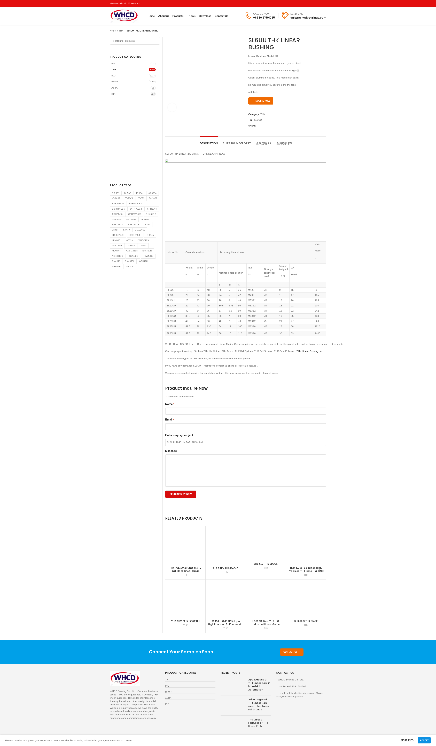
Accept (424, 740)
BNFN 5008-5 (135, 203)
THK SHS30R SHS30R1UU (185, 621)
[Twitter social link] (312, 3)
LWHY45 (131, 245)
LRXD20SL (140, 230)
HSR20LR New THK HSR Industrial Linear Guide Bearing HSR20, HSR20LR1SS (265, 624)
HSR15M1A (117, 224)
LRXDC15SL (118, 235)
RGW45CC (148, 256)
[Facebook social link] (308, 3)
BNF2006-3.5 (118, 203)
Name (169, 404)
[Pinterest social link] (324, 3)
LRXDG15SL (135, 235)
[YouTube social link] (320, 3)
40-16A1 (140, 193)
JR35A (147, 224)
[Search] (236, 15)
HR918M (145, 219)
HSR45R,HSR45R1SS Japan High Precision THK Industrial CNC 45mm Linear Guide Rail (225, 624)
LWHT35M (117, 245)
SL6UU (258, 119)
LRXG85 (116, 240)
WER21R (116, 266)
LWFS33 (129, 240)
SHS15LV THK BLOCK (266, 564)
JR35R (115, 230)
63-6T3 (141, 198)
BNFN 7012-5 (136, 209)
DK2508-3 (131, 219)
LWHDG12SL (143, 240)
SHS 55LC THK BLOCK (225, 567)
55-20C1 (129, 198)
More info (407, 740)
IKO (113, 75)
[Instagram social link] (316, 3)
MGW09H (116, 251)
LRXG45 (150, 235)
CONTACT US (290, 652)
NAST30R (147, 251)
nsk (113, 63)
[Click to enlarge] (172, 107)
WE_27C (130, 266)
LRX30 (126, 230)
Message (171, 450)
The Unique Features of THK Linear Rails (258, 723)
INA (113, 93)
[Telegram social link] (274, 125)
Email (169, 419)
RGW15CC (133, 256)
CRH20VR (152, 209)
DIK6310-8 (151, 214)
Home (113, 30)
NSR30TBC (117, 256)
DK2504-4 (117, 219)
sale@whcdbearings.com (308, 18)
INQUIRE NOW (262, 101)
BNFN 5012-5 (118, 209)
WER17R (143, 261)
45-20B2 (116, 198)
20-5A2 (127, 193)
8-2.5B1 (115, 193)
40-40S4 (153, 193)
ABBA (114, 87)
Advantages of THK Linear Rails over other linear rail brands (258, 704)
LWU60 (142, 245)
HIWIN (114, 81)
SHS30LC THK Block (306, 621)
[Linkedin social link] (270, 125)
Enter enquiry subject (179, 435)
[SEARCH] (155, 41)
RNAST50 (129, 261)
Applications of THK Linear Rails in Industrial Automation (259, 684)
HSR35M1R (133, 224)
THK (121, 30)
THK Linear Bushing (307, 351)
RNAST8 (116, 261)
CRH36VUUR (134, 214)
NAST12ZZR (132, 251)
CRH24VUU (117, 214)
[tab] (209, 141)
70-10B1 (153, 198)
